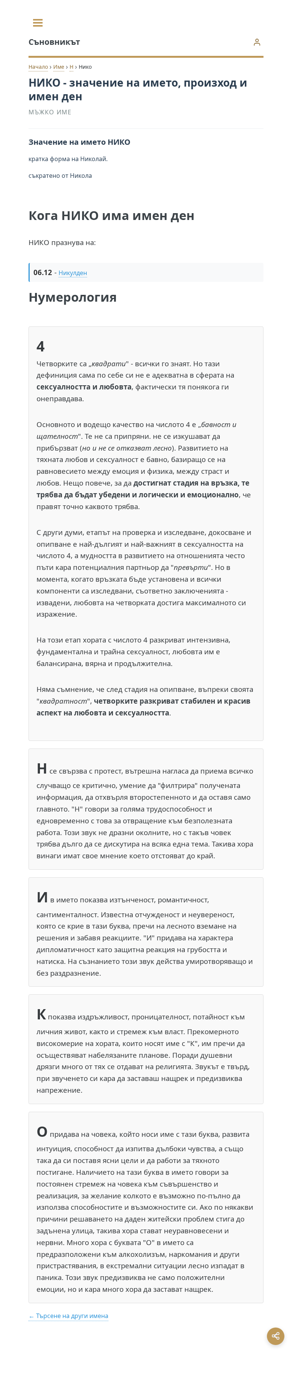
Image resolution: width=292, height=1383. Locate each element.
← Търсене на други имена (68, 1316)
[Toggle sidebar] (38, 23)
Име (58, 66)
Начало (38, 66)
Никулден (73, 273)
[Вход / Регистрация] (256, 42)
